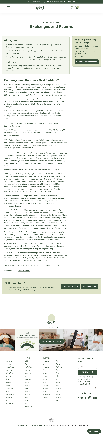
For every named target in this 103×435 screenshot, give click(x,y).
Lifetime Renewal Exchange (27, 394)
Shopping (46, 358)
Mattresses (46, 361)
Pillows (45, 370)
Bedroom (59, 370)
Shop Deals (71, 1)
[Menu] (8, 8)
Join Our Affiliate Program (8, 379)
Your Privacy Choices (64, 425)
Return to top (51, 327)
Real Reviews (9, 361)
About (8, 358)
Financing (28, 382)
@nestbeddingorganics (51, 341)
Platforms (59, 367)
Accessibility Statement (80, 425)
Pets (57, 373)
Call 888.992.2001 (90, 286)
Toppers (45, 397)
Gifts (57, 376)
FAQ (26, 364)
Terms (48, 425)
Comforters (46, 394)
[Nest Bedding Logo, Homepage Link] (39, 8)
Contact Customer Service (86, 62)
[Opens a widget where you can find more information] (94, 431)
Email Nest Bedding (70, 286)
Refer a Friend (10, 373)
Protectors (46, 385)
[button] (51, 320)
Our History (9, 364)
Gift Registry (28, 367)
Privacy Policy (87, 381)
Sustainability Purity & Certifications (10, 400)
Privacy (53, 425)
